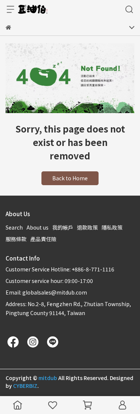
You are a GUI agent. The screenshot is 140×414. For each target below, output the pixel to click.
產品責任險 (43, 239)
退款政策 (87, 227)
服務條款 (16, 239)
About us (38, 227)
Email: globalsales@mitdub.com (46, 292)
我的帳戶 (62, 227)
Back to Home (70, 178)
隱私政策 (112, 227)
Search (14, 227)
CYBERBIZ (25, 385)
